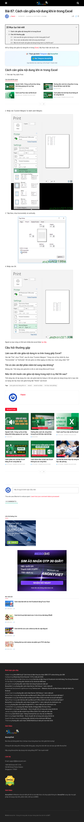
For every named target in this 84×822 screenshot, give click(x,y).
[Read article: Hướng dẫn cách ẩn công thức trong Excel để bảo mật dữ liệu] (48, 86)
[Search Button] (78, 3)
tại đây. (44, 342)
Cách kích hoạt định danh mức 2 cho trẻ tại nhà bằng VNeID (33, 615)
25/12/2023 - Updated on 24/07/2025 (64, 97)
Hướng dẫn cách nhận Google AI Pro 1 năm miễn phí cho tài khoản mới (38, 702)
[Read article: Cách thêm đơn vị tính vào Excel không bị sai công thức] (42, 449)
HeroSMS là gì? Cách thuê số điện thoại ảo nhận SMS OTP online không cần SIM (39, 674)
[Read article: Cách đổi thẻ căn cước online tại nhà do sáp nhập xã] (9, 631)
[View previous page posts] (40, 104)
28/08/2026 (9, 649)
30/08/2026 (9, 622)
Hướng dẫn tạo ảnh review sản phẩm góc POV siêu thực (32, 642)
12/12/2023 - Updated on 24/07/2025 (66, 464)
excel (30, 385)
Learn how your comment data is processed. (45, 496)
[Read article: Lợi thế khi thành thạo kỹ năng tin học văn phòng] (68, 449)
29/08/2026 (9, 635)
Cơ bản (44, 16)
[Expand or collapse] (76, 27)
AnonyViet (8, 686)
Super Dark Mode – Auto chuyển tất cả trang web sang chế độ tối (37, 709)
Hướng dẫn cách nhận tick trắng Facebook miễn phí (31, 684)
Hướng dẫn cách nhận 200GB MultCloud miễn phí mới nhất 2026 (32, 720)
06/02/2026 (58, 88)
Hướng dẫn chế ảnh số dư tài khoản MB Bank (31, 681)
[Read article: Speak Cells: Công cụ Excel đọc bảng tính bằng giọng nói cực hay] (9, 86)
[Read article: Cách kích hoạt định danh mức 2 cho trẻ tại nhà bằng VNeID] (9, 617)
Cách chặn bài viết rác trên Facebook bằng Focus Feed (32, 601)
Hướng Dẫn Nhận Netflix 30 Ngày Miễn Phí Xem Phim (34, 707)
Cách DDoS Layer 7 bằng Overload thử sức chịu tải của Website (32, 714)
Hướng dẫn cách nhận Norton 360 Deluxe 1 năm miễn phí (34, 686)
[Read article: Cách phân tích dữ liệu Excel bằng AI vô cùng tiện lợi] (48, 95)
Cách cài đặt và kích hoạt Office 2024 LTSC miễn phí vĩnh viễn (33, 711)
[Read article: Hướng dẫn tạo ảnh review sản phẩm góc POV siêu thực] (9, 644)
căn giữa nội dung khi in (18, 385)
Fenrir (13, 16)
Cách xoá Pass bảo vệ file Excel (25, 93)
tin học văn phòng (51, 385)
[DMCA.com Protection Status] (10, 781)
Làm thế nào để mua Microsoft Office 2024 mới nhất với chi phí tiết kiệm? (40, 695)
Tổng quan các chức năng (16, 455)
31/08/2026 (9, 608)
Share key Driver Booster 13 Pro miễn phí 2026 (28, 677)
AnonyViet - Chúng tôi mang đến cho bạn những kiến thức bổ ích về (28, 815)
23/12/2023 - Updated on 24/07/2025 (41, 464)
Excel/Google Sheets (39, 428)
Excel (37, 48)
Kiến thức (10, 428)
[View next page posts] (43, 104)
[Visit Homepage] (42, 3)
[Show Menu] (6, 3)
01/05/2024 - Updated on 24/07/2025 (25, 95)
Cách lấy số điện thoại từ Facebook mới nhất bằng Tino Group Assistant (55, 679)
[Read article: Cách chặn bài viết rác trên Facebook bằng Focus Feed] (9, 604)
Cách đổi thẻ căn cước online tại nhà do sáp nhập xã (30, 628)
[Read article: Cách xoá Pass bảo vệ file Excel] (9, 95)
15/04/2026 (19, 88)
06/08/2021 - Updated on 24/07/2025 (29, 16)
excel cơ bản (38, 385)
